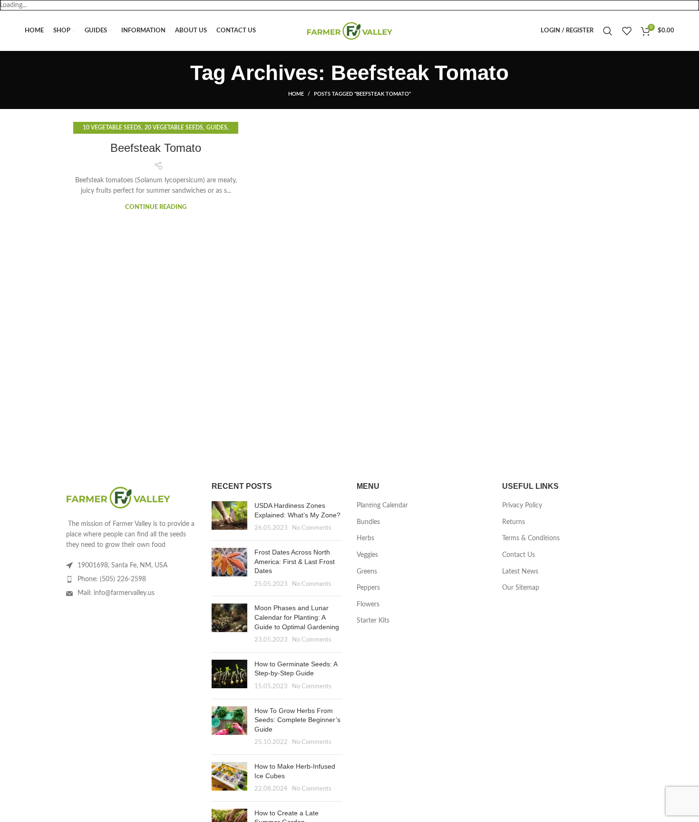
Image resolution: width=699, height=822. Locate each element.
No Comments (311, 528)
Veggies (367, 555)
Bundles (368, 522)
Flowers (368, 604)
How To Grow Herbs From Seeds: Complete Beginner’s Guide (297, 720)
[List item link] (131, 579)
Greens (367, 571)
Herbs (365, 538)
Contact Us (518, 555)
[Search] (607, 30)
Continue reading (155, 207)
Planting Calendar (382, 505)
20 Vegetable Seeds (174, 127)
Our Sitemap (520, 587)
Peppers (368, 587)
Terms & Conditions (531, 538)
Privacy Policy (522, 505)
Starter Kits (373, 620)
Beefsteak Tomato (155, 147)
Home (296, 94)
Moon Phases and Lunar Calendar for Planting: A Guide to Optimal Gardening (296, 617)
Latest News (520, 571)
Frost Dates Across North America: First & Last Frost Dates (294, 561)
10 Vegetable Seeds (112, 127)
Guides (216, 127)
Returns (513, 522)
